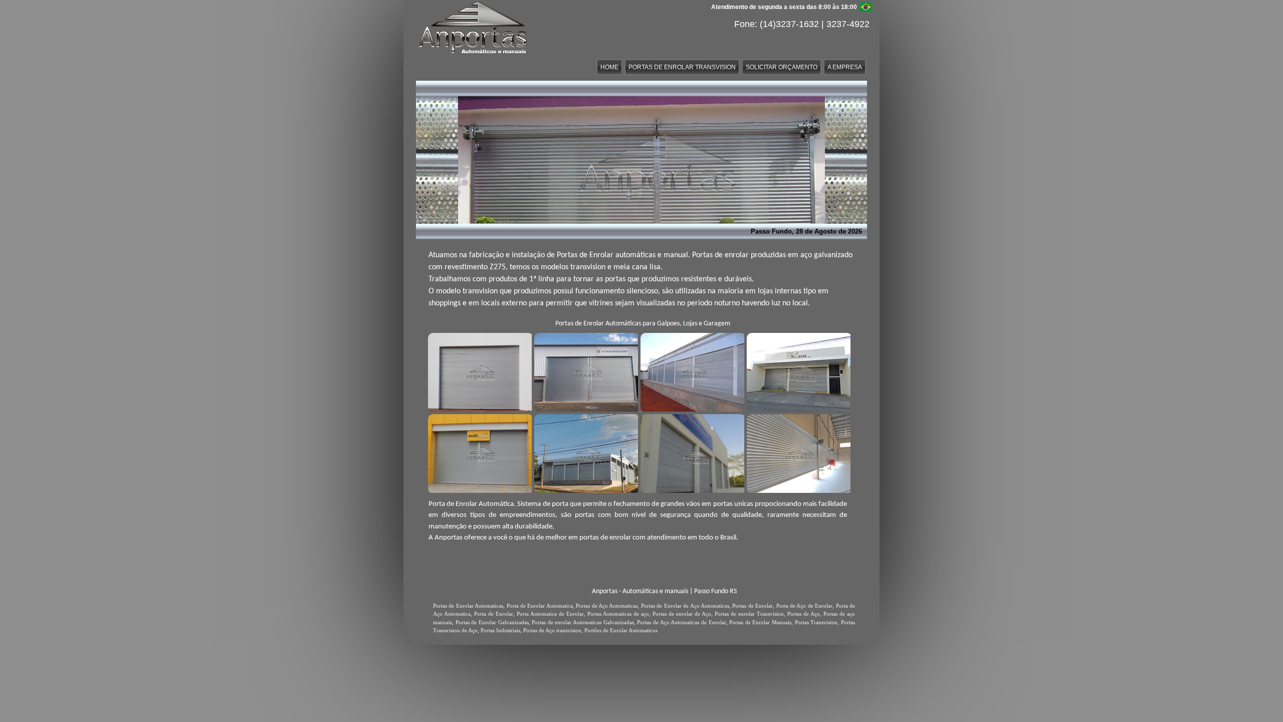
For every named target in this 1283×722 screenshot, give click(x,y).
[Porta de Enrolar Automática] (478, 371)
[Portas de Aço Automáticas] (691, 371)
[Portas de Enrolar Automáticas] (478, 452)
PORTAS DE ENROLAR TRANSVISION (682, 67)
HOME (609, 67)
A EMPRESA (844, 67)
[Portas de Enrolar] (585, 371)
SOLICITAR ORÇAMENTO (781, 67)
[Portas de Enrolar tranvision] (797, 371)
